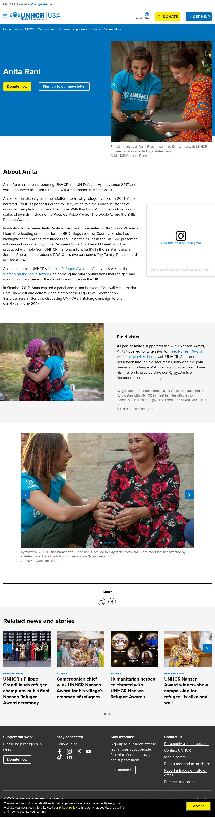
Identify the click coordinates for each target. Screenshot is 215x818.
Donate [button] (170, 16)
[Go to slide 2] (110, 715)
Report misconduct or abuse (187, 763)
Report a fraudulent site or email (185, 772)
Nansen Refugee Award (67, 268)
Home (7, 29)
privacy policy (68, 807)
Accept (198, 806)
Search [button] (139, 17)
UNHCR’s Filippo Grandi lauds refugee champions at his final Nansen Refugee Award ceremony (26, 690)
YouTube (88, 751)
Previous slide (25, 494)
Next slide (189, 494)
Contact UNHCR (177, 750)
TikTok (59, 757)
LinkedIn (69, 757)
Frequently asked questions (186, 743)
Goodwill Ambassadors (106, 29)
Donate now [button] (17, 86)
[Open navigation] (5, 16)
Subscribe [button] (123, 770)
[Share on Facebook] (112, 601)
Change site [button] (39, 4)
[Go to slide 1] (106, 715)
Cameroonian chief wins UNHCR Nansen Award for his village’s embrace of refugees (80, 687)
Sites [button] (147, 17)
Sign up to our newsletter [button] (64, 86)
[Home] (24, 16)
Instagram (69, 751)
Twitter (79, 751)
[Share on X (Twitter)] (101, 601)
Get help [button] (201, 16)
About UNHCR (24, 29)
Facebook (59, 751)
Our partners (46, 29)
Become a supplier (179, 781)
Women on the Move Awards (27, 273)
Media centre (175, 757)
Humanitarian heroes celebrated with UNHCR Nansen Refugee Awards (133, 687)
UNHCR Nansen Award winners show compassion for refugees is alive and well (186, 690)
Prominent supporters (73, 29)
